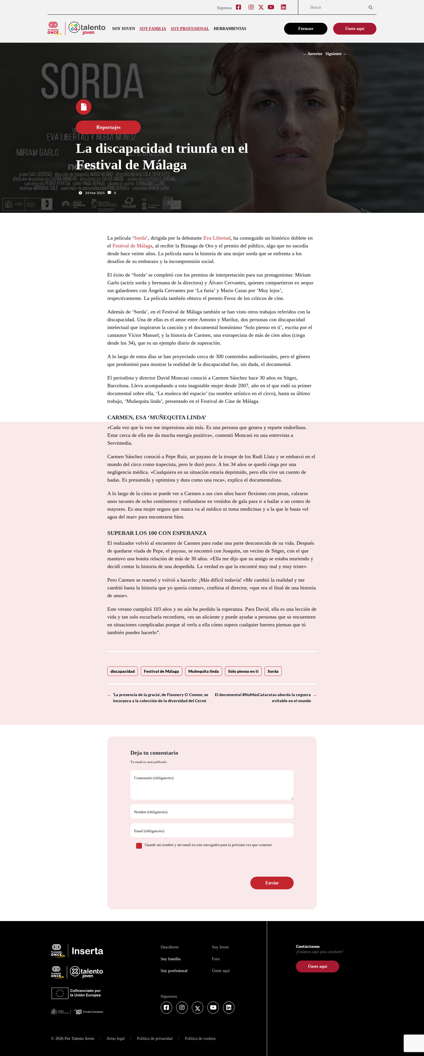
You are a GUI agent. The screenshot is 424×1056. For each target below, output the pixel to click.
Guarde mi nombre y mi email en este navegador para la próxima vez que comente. (209, 845)
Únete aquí (354, 29)
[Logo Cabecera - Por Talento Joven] (76, 28)
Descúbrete (170, 947)
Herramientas (230, 29)
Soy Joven (220, 947)
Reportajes (108, 127)
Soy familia (153, 29)
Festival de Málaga (132, 246)
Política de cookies (200, 1038)
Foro (216, 959)
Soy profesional (190, 29)
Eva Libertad (216, 238)
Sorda (140, 238)
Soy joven (123, 29)
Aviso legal (115, 1038)
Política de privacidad (154, 1038)
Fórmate (305, 29)
